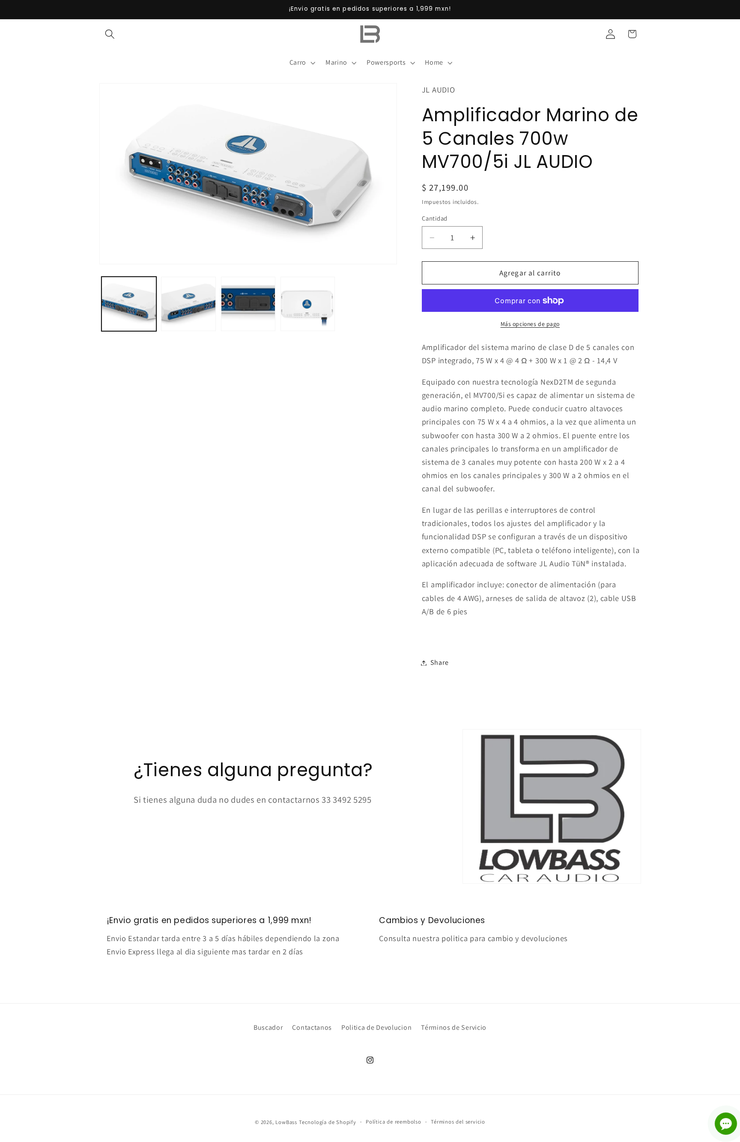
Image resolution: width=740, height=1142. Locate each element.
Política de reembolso (393, 1121)
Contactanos (312, 1027)
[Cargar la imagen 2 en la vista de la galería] (188, 304)
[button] (110, 34)
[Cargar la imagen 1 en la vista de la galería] (128, 304)
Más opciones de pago (530, 324)
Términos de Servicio (453, 1027)
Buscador (268, 1027)
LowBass (286, 1122)
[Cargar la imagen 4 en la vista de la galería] (307, 304)
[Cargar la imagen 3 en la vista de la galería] (248, 304)
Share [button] (439, 662)
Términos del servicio (458, 1121)
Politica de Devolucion (376, 1027)
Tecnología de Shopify (327, 1122)
